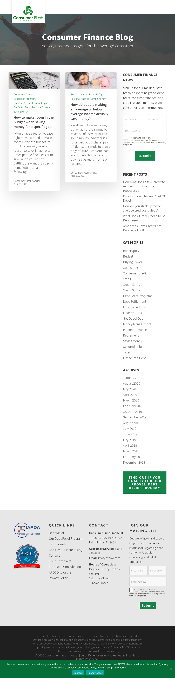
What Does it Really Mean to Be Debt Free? (144, 218)
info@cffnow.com (109, 558)
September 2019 (134, 417)
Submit (144, 155)
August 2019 (131, 423)
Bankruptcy (131, 250)
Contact (54, 555)
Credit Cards (131, 284)
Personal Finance (41, 107)
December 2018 (134, 462)
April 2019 (130, 445)
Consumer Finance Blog (65, 550)
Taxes (127, 352)
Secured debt (132, 346)
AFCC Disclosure (60, 572)
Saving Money (21, 111)
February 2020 (133, 406)
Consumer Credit (23, 94)
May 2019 (129, 440)
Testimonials (57, 544)
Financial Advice (22, 103)
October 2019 (132, 411)
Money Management (137, 324)
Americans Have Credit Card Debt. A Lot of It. (142, 228)
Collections (131, 267)
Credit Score (131, 290)
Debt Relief (56, 533)
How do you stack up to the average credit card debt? (142, 208)
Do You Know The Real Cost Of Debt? (144, 198)
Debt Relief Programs (25, 98)
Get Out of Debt (22, 107)
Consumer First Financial (27, 180)
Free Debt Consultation (65, 566)
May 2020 (129, 389)
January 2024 (132, 378)
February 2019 (133, 457)
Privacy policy (95, 673)
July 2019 (129, 428)
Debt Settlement (134, 301)
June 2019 (130, 434)
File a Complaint (60, 561)
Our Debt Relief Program (66, 538)
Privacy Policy (58, 578)
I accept (78, 673)
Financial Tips (39, 103)
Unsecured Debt (134, 358)
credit (127, 279)
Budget (128, 256)
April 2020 (130, 394)
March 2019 (131, 451)
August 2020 (131, 383)
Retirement (131, 335)
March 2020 (131, 400)
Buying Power (132, 262)
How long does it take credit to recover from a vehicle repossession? (144, 186)
